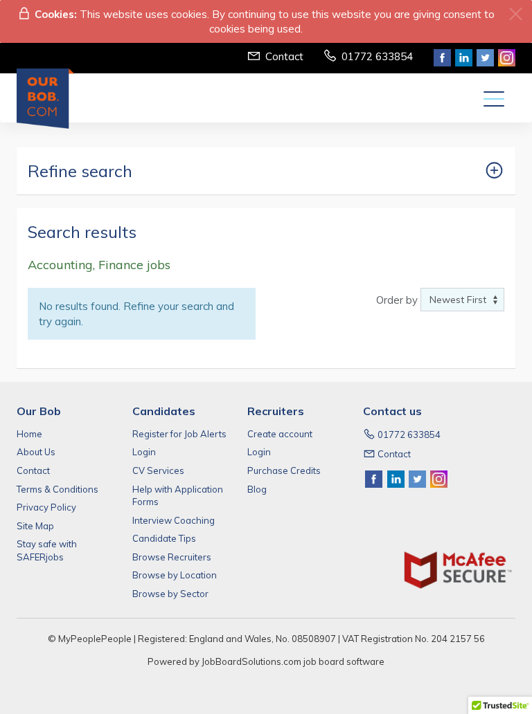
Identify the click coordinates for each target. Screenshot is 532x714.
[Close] (516, 14)
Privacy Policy (46, 507)
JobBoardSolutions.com (251, 661)
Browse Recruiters (171, 556)
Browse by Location (174, 574)
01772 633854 (377, 56)
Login (144, 451)
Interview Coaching (173, 520)
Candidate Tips (164, 538)
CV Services (158, 470)
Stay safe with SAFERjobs (47, 550)
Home (29, 433)
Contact (284, 56)
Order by (397, 299)
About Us (36, 451)
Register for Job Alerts (179, 433)
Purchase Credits (284, 470)
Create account (279, 433)
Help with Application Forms (177, 496)
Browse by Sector (170, 593)
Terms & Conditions (57, 489)
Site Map (35, 525)
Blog (257, 489)
